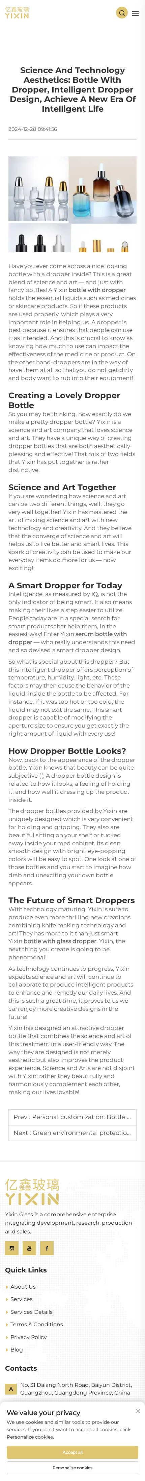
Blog (16, 1349)
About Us (23, 1287)
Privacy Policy (28, 1337)
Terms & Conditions (36, 1324)
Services (21, 1299)
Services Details (31, 1312)
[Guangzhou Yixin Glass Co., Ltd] (17, 12)
